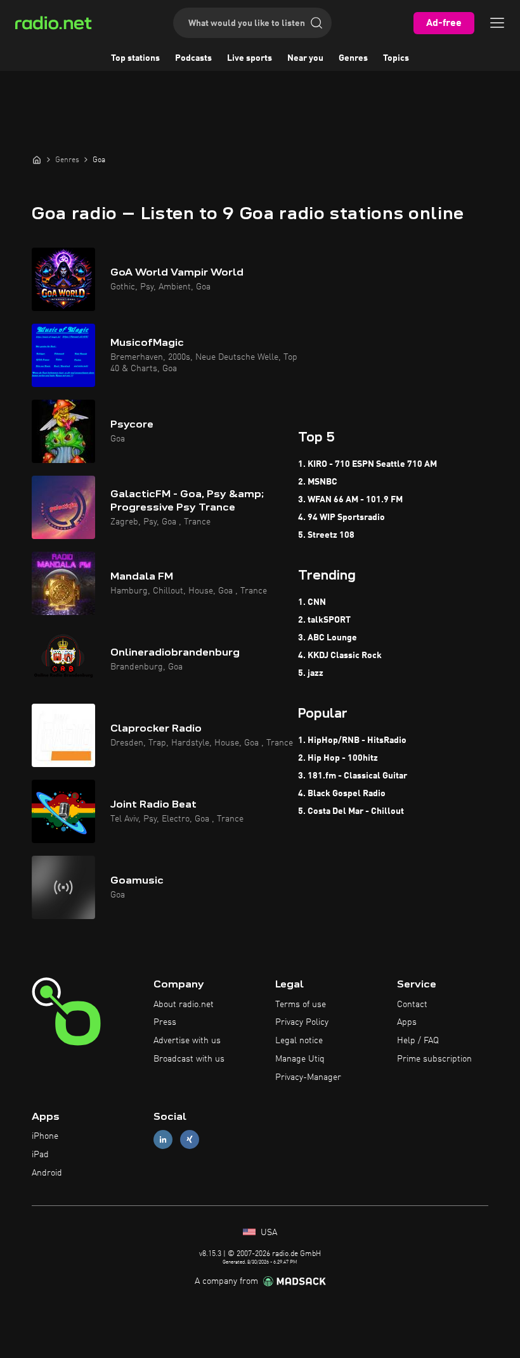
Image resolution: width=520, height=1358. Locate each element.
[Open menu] (497, 22)
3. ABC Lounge (327, 637)
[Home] (37, 160)
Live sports (249, 58)
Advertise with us (187, 1040)
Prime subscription (434, 1059)
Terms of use (300, 1004)
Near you (305, 58)
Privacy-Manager (308, 1077)
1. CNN (312, 602)
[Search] (316, 22)
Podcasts (193, 58)
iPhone (45, 1136)
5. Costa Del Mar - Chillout (351, 811)
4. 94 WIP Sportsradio (341, 517)
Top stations (135, 58)
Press (164, 1022)
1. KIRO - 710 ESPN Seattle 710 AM (367, 464)
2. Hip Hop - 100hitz (338, 758)
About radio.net (183, 1004)
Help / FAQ (418, 1040)
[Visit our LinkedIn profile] (163, 1139)
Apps (407, 1022)
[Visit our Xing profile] (190, 1139)
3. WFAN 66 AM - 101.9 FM (350, 499)
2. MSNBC (317, 482)
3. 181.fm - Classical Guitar (352, 775)
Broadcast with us (188, 1059)
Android (47, 1173)
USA (267, 1232)
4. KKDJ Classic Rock (340, 655)
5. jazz (310, 673)
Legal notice (299, 1040)
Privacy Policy (301, 1022)
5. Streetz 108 (326, 535)
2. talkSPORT (324, 620)
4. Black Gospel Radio (342, 793)
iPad (40, 1154)
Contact (412, 1004)
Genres (353, 58)
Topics (396, 58)
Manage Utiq (300, 1059)
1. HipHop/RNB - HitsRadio (352, 740)
